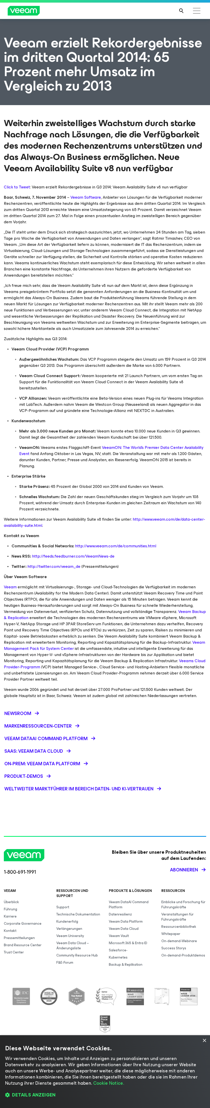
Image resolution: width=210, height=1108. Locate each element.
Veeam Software (85, 197)
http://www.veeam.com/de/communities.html (115, 545)
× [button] (204, 1041)
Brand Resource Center (22, 945)
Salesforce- (118, 950)
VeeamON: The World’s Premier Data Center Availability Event (111, 450)
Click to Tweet (17, 187)
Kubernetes (118, 957)
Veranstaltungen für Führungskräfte (177, 916)
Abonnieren (184, 870)
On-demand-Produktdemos (183, 955)
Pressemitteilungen (19, 938)
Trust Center (14, 952)
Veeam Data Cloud (124, 929)
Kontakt (10, 931)
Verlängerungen (69, 929)
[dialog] (105, 1071)
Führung (10, 909)
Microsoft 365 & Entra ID (128, 943)
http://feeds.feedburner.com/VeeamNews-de (73, 556)
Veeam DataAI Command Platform (129, 904)
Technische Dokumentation (78, 914)
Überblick (11, 902)
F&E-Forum (64, 962)
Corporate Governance (22, 923)
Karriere (10, 916)
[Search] (181, 10)
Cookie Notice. (108, 1083)
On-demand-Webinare (179, 941)
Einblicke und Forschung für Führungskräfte (183, 904)
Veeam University (70, 936)
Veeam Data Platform (126, 921)
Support (62, 907)
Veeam (10, 586)
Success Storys (173, 948)
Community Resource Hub (77, 955)
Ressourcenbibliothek (178, 927)
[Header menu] (196, 10)
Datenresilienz (120, 914)
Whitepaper (170, 934)
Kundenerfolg (67, 921)
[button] (105, 1095)
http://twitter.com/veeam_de (53, 566)
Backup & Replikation (125, 965)
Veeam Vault (119, 936)
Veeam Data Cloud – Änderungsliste (72, 945)
